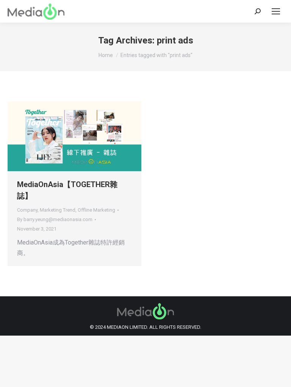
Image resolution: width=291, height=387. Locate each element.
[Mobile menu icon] (275, 11)
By (54, 219)
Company (27, 210)
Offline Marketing (96, 210)
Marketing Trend (57, 210)
